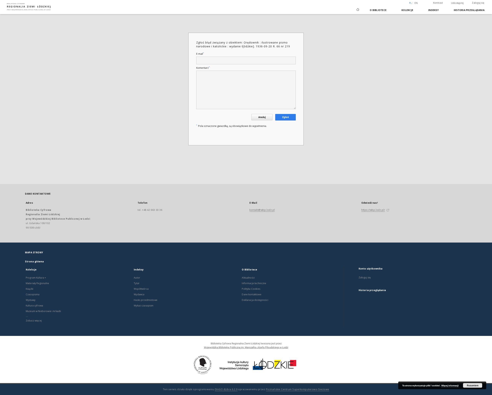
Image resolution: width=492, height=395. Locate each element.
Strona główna (34, 261)
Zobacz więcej (34, 320)
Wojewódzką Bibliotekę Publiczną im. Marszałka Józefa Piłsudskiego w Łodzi (246, 347)
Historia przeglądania (469, 10)
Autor (137, 277)
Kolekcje (407, 10)
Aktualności (248, 277)
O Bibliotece (378, 10)
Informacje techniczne (254, 283)
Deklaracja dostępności (255, 300)
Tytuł (136, 283)
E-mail (200, 53)
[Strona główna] (357, 8)
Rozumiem (473, 385)
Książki (29, 288)
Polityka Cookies (251, 288)
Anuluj (262, 117)
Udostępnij (457, 3)
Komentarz (203, 67)
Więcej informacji (450, 385)
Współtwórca (141, 288)
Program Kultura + (36, 277)
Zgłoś (285, 117)
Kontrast (438, 2)
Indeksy (433, 10)
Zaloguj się (478, 2)
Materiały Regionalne (37, 283)
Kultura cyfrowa (34, 305)
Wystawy (30, 300)
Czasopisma (33, 294)
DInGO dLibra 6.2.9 (226, 389)
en (416, 3)
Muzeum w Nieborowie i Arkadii (43, 311)
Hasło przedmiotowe (145, 300)
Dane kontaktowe (251, 294)
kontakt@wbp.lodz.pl (262, 210)
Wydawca (139, 294)
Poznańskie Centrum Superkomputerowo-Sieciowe (297, 389)
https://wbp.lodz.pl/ (373, 210)
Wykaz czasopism (143, 305)
